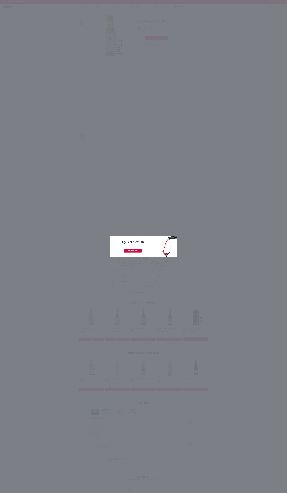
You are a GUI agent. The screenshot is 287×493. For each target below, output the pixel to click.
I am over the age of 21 (133, 251)
